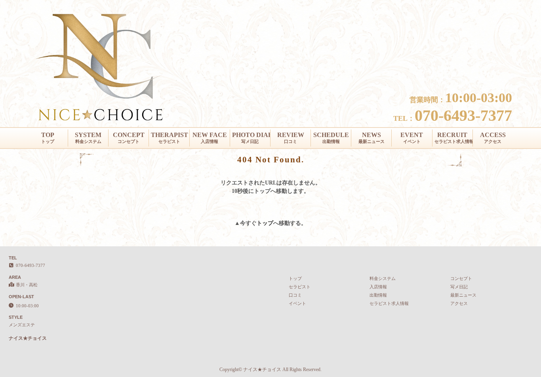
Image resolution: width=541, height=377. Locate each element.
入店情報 (378, 286)
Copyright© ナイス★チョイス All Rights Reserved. (270, 369)
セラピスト (300, 286)
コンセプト (461, 278)
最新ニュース (463, 295)
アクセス (459, 303)
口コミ (295, 295)
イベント (297, 303)
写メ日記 (459, 286)
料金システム (383, 278)
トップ (265, 223)
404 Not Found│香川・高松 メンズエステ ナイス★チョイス (478, 3)
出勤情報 (378, 295)
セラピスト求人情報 (389, 303)
